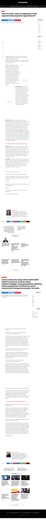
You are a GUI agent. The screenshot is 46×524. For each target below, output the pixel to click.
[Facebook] (3, 45)
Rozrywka (35, 6)
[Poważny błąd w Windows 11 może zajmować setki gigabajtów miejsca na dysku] (6, 477)
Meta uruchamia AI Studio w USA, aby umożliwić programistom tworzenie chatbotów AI (6, 497)
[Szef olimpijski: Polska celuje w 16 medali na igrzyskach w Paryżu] (6, 240)
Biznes (21, 6)
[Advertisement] (19, 49)
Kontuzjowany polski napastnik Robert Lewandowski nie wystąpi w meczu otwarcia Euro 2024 (5, 261)
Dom (10, 6)
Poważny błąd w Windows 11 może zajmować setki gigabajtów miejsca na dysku (5, 483)
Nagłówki (14, 6)
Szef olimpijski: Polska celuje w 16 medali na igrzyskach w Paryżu (6, 244)
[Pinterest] (3, 50)
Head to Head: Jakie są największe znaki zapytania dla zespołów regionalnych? (22, 469)
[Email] (3, 57)
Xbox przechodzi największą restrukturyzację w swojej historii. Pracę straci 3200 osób (25, 483)
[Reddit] (3, 52)
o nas (33, 311)
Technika (28, 6)
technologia (4, 277)
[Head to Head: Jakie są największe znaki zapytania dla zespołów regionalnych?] (16, 31)
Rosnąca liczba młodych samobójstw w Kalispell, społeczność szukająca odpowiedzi (21, 228)
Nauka (24, 6)
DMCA (33, 314)
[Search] (44, 6)
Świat (18, 6)
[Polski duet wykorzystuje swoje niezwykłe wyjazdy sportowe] (25, 240)
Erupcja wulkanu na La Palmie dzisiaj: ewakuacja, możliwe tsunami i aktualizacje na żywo (8, 469)
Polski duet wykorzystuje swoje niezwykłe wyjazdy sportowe (24, 245)
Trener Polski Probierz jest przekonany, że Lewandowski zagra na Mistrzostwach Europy (15, 261)
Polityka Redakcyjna (26, 512)
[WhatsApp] (3, 55)
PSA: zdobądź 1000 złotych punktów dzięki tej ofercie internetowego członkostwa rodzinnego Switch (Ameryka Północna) (15, 497)
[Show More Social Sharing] (22, 20)
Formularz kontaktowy (14, 512)
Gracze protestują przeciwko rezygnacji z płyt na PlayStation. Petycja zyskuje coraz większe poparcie (15, 483)
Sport (31, 6)
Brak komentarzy (10, 290)
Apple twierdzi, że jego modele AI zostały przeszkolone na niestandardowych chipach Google (25, 496)
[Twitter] (3, 48)
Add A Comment (15, 270)
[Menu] (2, 6)
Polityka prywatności (35, 317)
